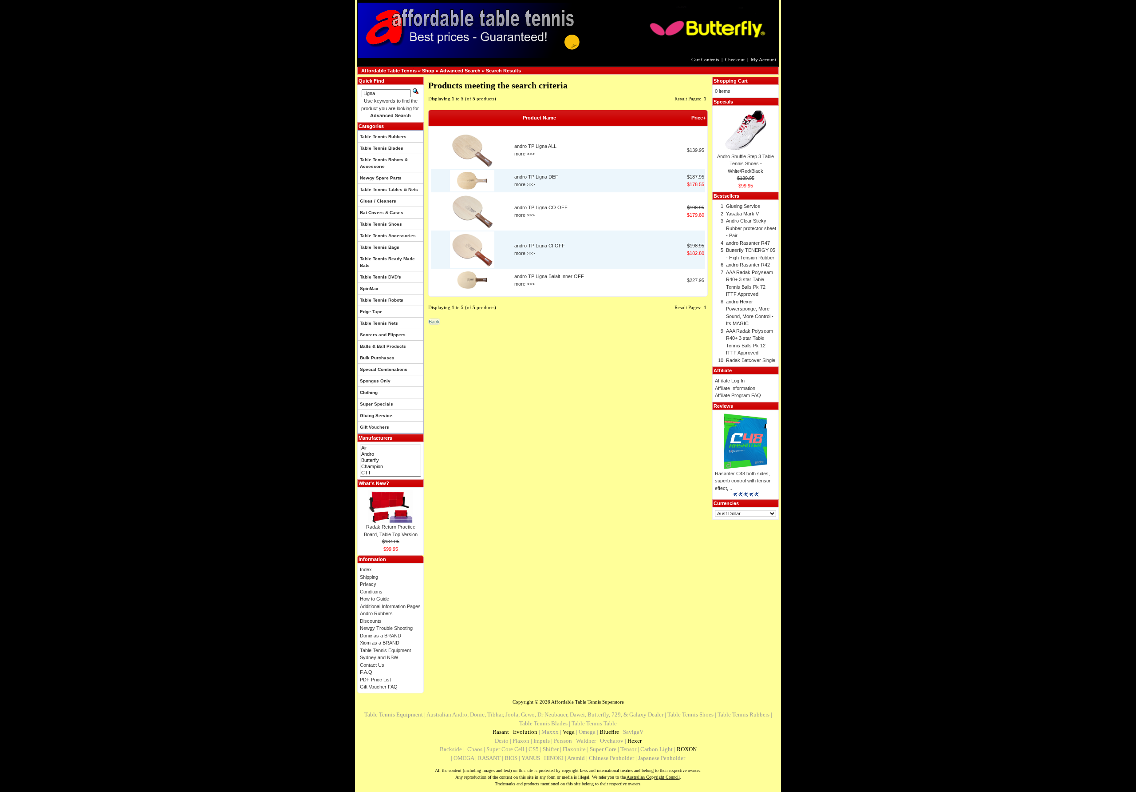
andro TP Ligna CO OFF (541, 207)
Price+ (698, 117)
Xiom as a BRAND (379, 642)
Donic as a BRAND (380, 635)
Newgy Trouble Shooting (386, 628)
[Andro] (390, 454)
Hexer (634, 740)
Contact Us (372, 665)
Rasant (501, 731)
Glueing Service (743, 206)
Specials (723, 101)
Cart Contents (705, 59)
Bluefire (609, 731)
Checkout (735, 59)
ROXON (687, 749)
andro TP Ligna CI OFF (539, 245)
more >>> (524, 153)
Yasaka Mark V (742, 213)
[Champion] (390, 467)
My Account (763, 59)
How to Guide (374, 598)
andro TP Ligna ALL (535, 146)
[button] (434, 321)
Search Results (503, 70)
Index (366, 569)
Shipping (369, 577)
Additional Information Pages (390, 606)
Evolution (525, 731)
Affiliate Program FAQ (738, 395)
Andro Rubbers (376, 613)
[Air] (390, 448)
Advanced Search (460, 70)
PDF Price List (375, 679)
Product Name (539, 117)
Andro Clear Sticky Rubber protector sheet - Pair (751, 228)
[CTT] (390, 473)
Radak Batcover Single (750, 360)
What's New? (374, 483)
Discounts (371, 621)
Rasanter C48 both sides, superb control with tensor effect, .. (743, 481)
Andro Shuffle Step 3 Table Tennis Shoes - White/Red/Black (745, 164)
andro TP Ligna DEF (536, 176)
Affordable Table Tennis (389, 70)
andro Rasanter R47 (748, 243)
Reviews (723, 406)
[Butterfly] (390, 461)
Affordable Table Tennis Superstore (587, 701)
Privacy (368, 584)
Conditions (371, 591)
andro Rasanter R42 (748, 264)
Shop (428, 70)
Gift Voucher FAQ (379, 686)
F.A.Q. (367, 672)
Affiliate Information (735, 388)
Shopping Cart (731, 81)
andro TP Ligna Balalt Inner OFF (549, 276)
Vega (569, 731)
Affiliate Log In (730, 380)
